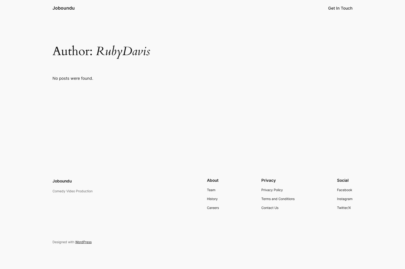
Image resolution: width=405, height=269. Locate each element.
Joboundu (63, 8)
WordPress (83, 242)
